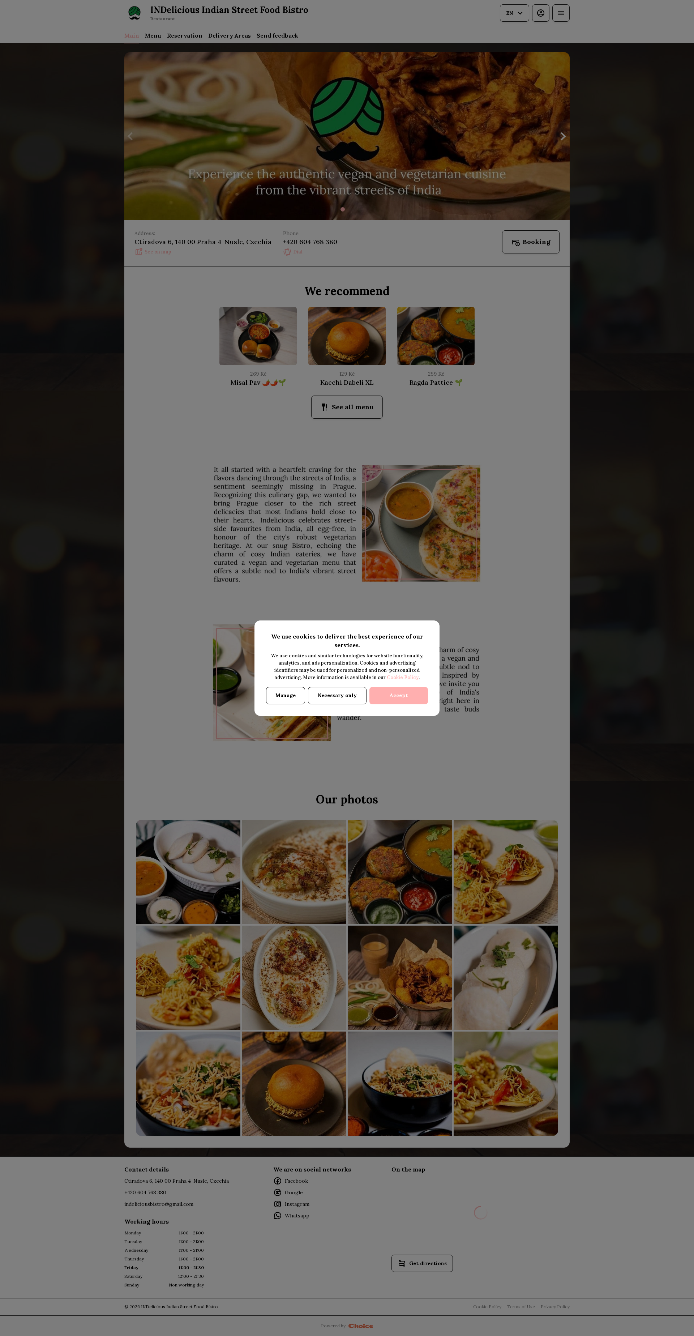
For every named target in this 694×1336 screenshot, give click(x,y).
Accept (399, 695)
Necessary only (337, 695)
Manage (285, 695)
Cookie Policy (403, 677)
